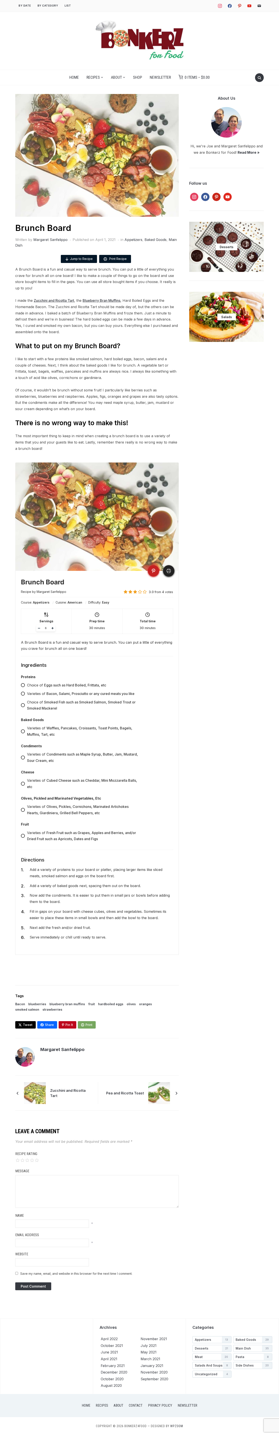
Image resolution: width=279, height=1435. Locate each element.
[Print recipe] (168, 571)
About (116, 77)
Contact (136, 1405)
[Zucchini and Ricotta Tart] (35, 1093)
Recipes (93, 77)
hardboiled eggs (110, 1004)
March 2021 (150, 1359)
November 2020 (154, 1372)
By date (25, 5)
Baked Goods (156, 239)
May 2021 (149, 1352)
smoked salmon (27, 1009)
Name (19, 1215)
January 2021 (152, 1365)
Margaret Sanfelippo (50, 239)
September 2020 (154, 1379)
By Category (47, 5)
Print (88, 1025)
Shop (137, 77)
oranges (145, 1004)
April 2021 (109, 1359)
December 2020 (114, 1372)
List (68, 5)
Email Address (27, 1235)
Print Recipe (117, 259)
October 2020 (112, 1379)
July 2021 (149, 1345)
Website (21, 1254)
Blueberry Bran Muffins (101, 300)
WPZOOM (176, 1426)
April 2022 (109, 1339)
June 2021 (109, 1352)
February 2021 (113, 1365)
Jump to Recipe (81, 259)
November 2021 (154, 1339)
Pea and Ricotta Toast (125, 1093)
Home (74, 77)
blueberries (37, 1004)
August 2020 (111, 1385)
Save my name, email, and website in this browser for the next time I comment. (76, 1273)
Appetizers (133, 239)
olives (131, 1004)
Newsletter (160, 77)
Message (22, 1171)
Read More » (249, 152)
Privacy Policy (160, 1405)
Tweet (27, 1025)
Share (49, 1025)
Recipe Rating (26, 1154)
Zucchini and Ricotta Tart (54, 300)
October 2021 (112, 1345)
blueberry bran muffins (67, 1004)
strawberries (52, 1009)
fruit (91, 1004)
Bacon (20, 1004)
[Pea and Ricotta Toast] (159, 1093)
